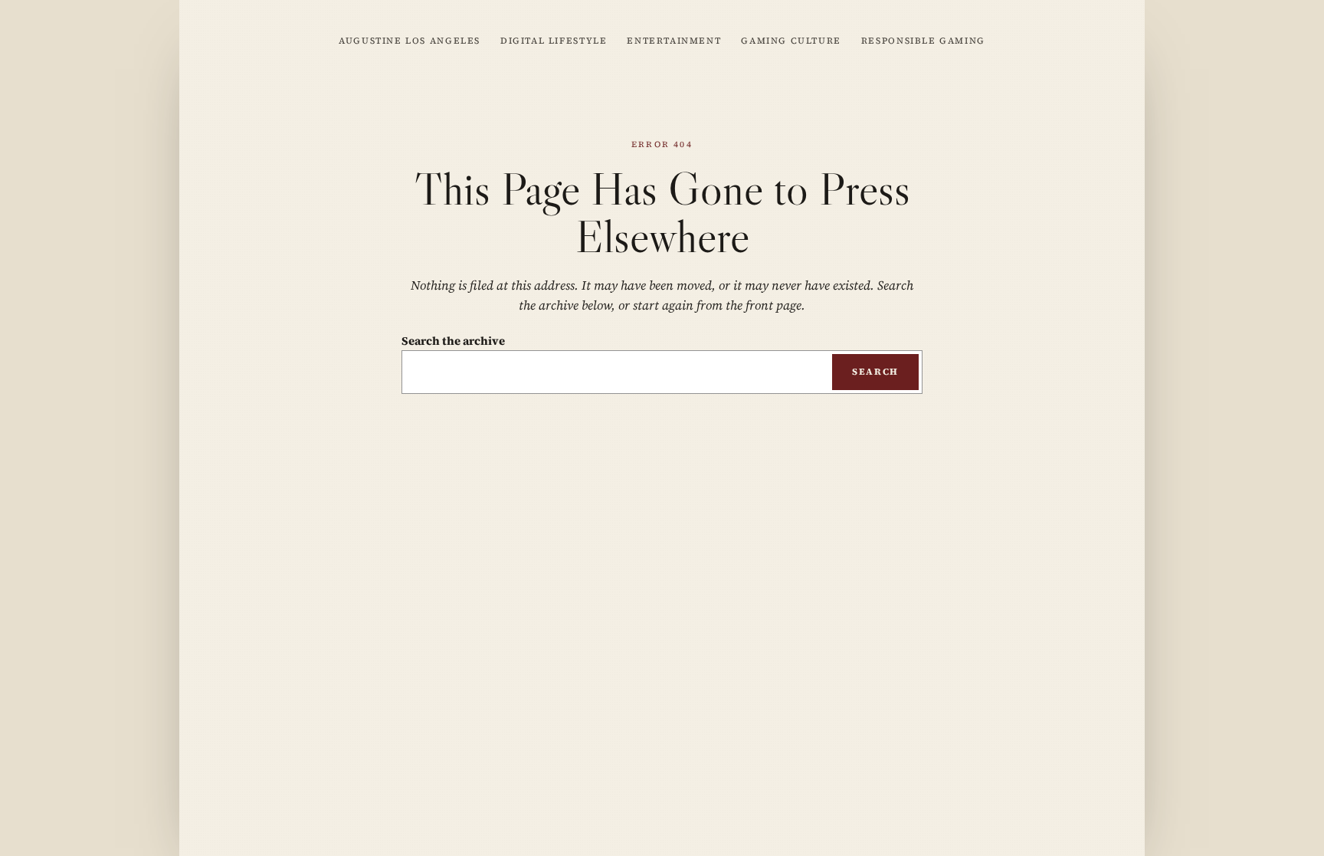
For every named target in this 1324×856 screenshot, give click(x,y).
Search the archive (453, 341)
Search (875, 372)
